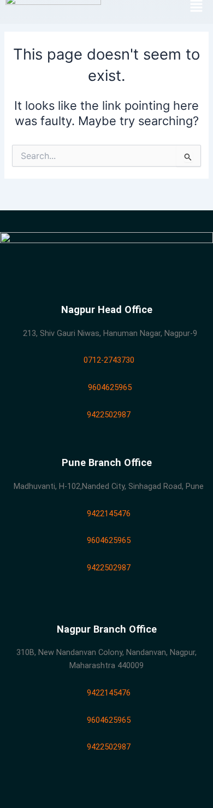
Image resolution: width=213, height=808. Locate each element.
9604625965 (106, 387)
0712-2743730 (106, 360)
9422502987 (106, 415)
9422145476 (106, 513)
